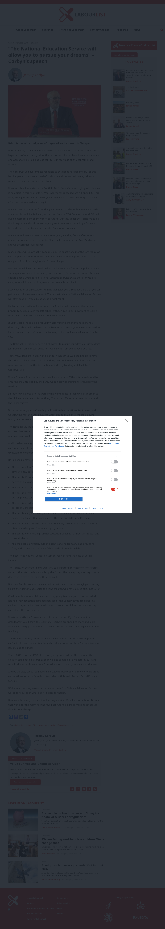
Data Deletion (67, 508)
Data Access (82, 508)
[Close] (127, 421)
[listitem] (82, 456)
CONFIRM (64, 499)
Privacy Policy (97, 508)
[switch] (114, 461)
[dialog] (82, 464)
